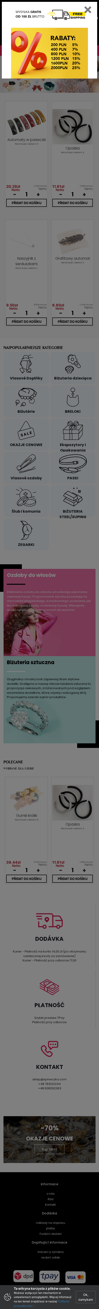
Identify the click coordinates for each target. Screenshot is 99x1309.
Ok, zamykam (85, 1297)
